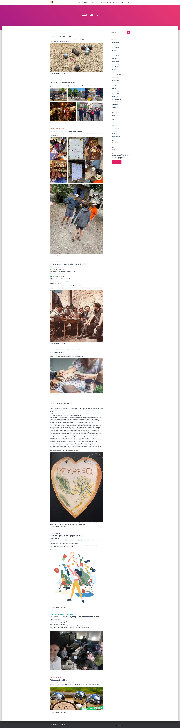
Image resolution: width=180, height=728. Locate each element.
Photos (62, 128)
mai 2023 (114, 69)
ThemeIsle (127, 724)
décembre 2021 (115, 99)
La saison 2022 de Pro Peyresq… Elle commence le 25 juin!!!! (75, 617)
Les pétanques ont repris (60, 36)
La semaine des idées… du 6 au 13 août (66, 131)
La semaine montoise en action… (64, 82)
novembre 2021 (115, 101)
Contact (123, 2)
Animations (52, 33)
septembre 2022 (116, 74)
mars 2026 (114, 47)
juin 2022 (114, 82)
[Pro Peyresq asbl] (52, 2)
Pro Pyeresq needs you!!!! (61, 403)
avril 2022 (114, 88)
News (79, 2)
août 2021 (114, 110)
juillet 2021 (114, 112)
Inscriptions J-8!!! (57, 352)
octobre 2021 (115, 104)
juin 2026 (114, 44)
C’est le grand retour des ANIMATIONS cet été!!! (70, 264)
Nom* (113, 140)
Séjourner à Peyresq (104, 2)
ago (63, 73)
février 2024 (115, 63)
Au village (57, 80)
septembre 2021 (116, 107)
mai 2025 (114, 50)
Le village (84, 2)
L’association (93, 2)
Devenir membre (55, 724)
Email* (113, 147)
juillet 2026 (114, 42)
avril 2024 (114, 58)
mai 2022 (114, 85)
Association (58, 33)
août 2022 (114, 77)
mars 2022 (114, 91)
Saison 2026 (115, 2)
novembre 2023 (115, 66)
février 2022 (115, 93)
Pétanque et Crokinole (59, 680)
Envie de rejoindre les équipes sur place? (67, 536)
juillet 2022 (114, 80)
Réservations (76, 349)
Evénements (64, 33)
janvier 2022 (115, 96)
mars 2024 (114, 61)
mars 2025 (114, 55)
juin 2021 (114, 115)
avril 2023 (114, 72)
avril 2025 (114, 53)
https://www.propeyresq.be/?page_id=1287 (92, 288)
